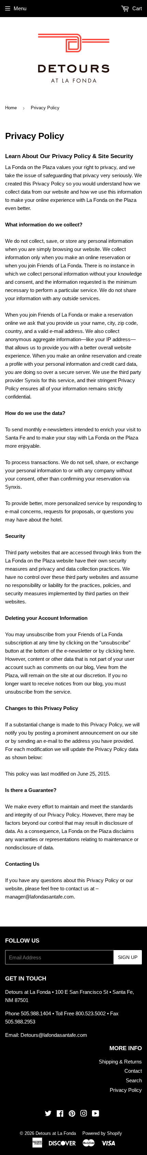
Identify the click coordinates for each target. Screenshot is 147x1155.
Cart (136, 8)
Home (11, 107)
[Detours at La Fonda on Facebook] (60, 1114)
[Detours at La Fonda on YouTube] (95, 1114)
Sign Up (127, 957)
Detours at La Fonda (56, 1133)
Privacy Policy (126, 1090)
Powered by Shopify (102, 1133)
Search (134, 1080)
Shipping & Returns (120, 1061)
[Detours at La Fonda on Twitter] (48, 1114)
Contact (133, 1071)
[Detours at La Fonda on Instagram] (83, 1114)
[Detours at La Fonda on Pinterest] (72, 1114)
